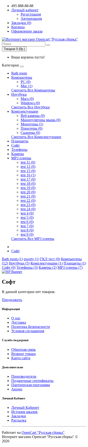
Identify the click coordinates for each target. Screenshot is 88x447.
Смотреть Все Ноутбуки (30, 107)
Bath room (19, 73)
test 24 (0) (28, 209)
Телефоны (19, 150)
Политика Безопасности (30, 327)
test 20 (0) (28, 192)
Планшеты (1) (75, 263)
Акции (16, 389)
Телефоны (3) (27, 267)
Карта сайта (20, 358)
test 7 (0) (27, 226)
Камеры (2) (48, 267)
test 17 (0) (28, 179)
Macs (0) (27, 99)
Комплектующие (24, 111)
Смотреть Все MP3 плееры (32, 239)
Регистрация (31, 14)
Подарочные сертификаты (32, 381)
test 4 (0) (27, 213)
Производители (23, 376)
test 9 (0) (27, 234)
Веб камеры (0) (33, 116)
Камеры (17, 154)
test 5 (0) (27, 217)
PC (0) (26, 82)
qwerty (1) (31, 259)
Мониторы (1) (32, 124)
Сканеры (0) (30, 133)
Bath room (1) (12, 259)
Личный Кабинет (25, 408)
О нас (15, 318)
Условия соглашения (27, 331)
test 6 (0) (27, 222)
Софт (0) (8, 267)
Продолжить (12, 300)
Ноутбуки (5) (19, 263)
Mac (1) (26, 86)
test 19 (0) (28, 188)
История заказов (24, 412)
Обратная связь (23, 350)
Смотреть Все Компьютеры (33, 90)
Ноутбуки (19, 94)
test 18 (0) (28, 184)
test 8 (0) (27, 230)
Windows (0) (30, 103)
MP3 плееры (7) (70, 267)
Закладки (18, 416)
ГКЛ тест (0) (50, 259)
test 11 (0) (28, 162)
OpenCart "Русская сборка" (43, 432)
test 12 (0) (28, 167)
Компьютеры (21, 77)
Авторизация (31, 19)
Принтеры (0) (31, 128)
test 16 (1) (28, 175)
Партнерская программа (30, 385)
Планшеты (19, 141)
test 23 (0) (28, 205)
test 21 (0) (28, 196)
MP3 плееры (21, 158)
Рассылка (18, 420)
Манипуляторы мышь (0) (41, 120)
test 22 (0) (28, 201)
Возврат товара (23, 354)
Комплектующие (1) (47, 263)
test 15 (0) (28, 171)
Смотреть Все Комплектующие (36, 137)
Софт (15, 145)
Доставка (18, 322)
